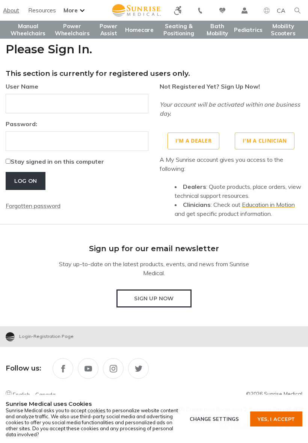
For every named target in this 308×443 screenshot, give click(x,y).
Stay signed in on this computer (57, 161)
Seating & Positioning (178, 30)
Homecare (139, 29)
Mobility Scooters (283, 30)
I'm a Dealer (193, 140)
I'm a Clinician (265, 140)
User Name (22, 86)
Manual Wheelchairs (28, 30)
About (11, 10)
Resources (42, 10)
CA (281, 10)
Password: (21, 124)
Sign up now (154, 298)
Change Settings (214, 419)
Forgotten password (33, 205)
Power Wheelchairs (72, 30)
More (70, 10)
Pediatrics (248, 29)
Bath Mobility (217, 30)
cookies (97, 410)
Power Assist (109, 30)
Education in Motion (268, 204)
